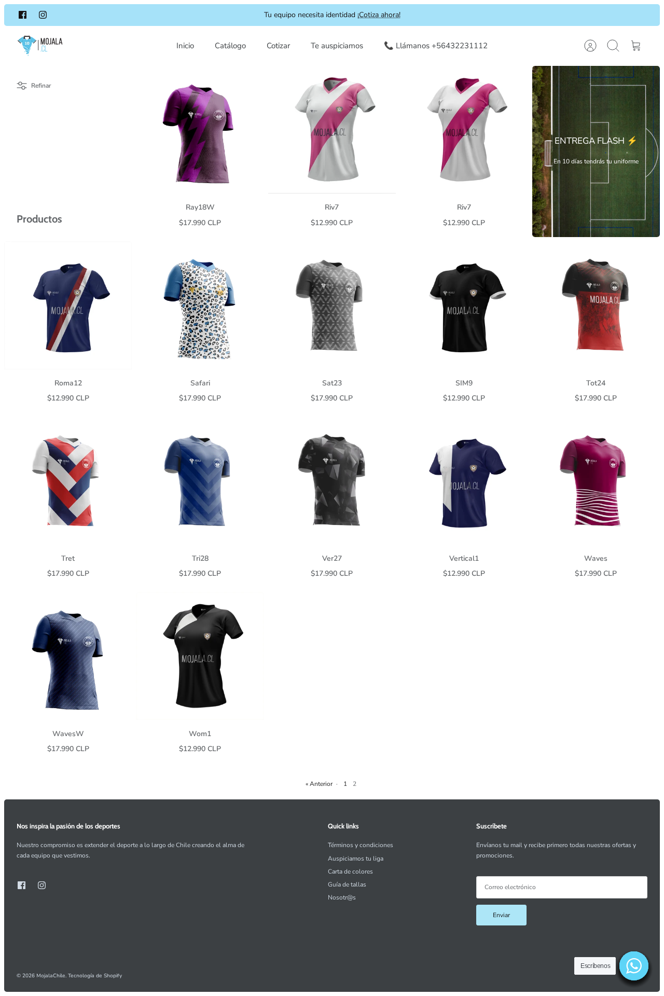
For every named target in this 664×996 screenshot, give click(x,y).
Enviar (501, 915)
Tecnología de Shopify (95, 975)
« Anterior (319, 784)
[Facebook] (22, 14)
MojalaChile (50, 975)
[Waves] (596, 480)
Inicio (185, 45)
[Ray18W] (200, 129)
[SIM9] (464, 305)
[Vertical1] (464, 480)
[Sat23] (332, 305)
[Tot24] (596, 305)
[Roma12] (68, 305)
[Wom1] (200, 656)
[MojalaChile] (40, 46)
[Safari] (200, 305)
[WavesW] (68, 656)
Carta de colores (350, 871)
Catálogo (230, 45)
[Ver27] (332, 480)
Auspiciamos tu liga (355, 858)
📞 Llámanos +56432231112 (436, 45)
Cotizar (278, 45)
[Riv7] (332, 129)
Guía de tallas (347, 884)
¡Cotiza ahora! (378, 15)
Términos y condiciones (360, 845)
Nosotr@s (342, 897)
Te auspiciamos (337, 45)
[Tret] (68, 480)
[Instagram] (43, 14)
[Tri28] (200, 480)
